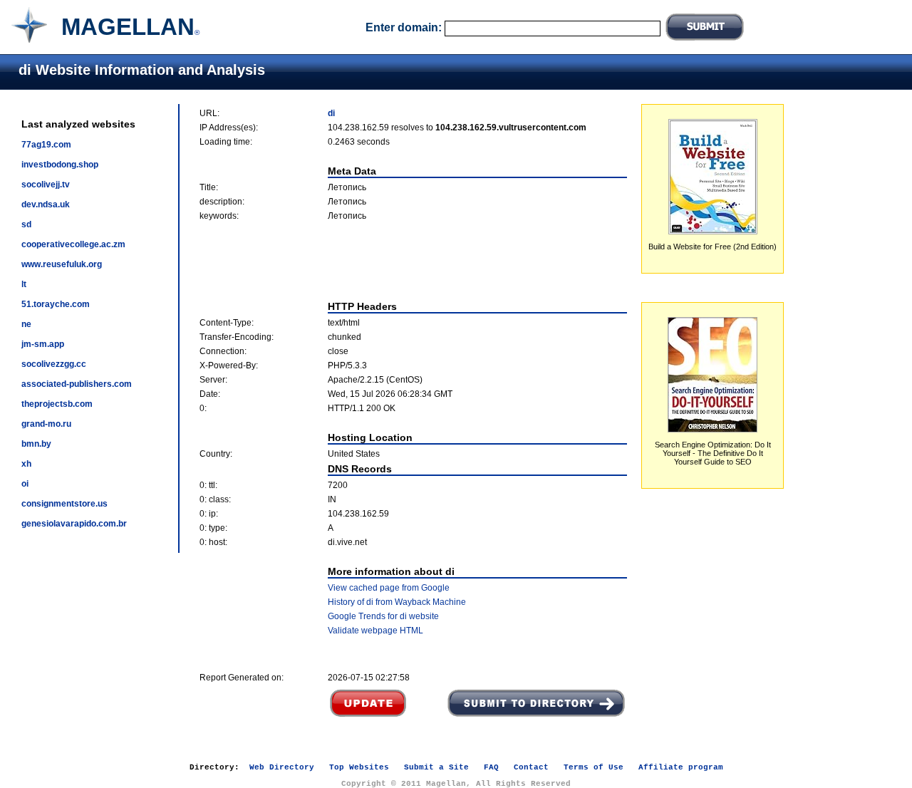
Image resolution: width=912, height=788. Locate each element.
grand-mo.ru (46, 424)
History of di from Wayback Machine (397, 602)
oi (24, 484)
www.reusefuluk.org (61, 264)
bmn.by (36, 444)
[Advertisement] (413, 260)
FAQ (491, 767)
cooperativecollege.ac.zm (73, 244)
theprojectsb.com (57, 404)
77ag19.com (46, 145)
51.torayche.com (55, 304)
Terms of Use (593, 767)
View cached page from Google (389, 588)
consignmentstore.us (64, 504)
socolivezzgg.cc (53, 364)
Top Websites (359, 767)
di (331, 113)
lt (23, 284)
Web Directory (281, 767)
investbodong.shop (59, 165)
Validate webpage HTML (375, 631)
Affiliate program (680, 767)
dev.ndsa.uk (45, 204)
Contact (531, 767)
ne (26, 324)
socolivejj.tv (45, 185)
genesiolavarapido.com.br (74, 524)
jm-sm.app (42, 344)
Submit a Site (436, 767)
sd (26, 224)
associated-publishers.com (76, 384)
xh (26, 464)
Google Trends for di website (383, 616)
